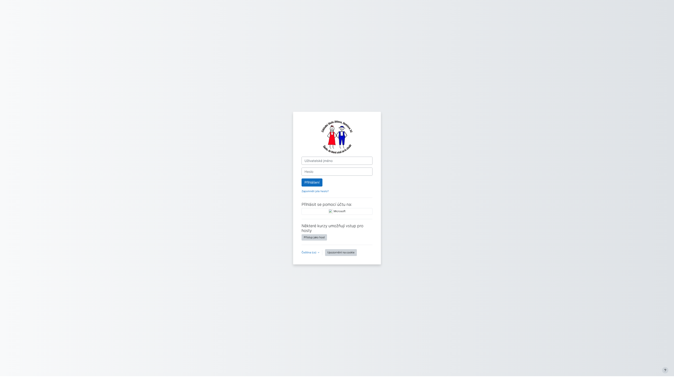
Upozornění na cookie (341, 252)
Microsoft (339, 211)
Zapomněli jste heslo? (315, 191)
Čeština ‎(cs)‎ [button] (309, 252)
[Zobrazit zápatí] (665, 370)
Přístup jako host (314, 237)
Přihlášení (312, 182)
